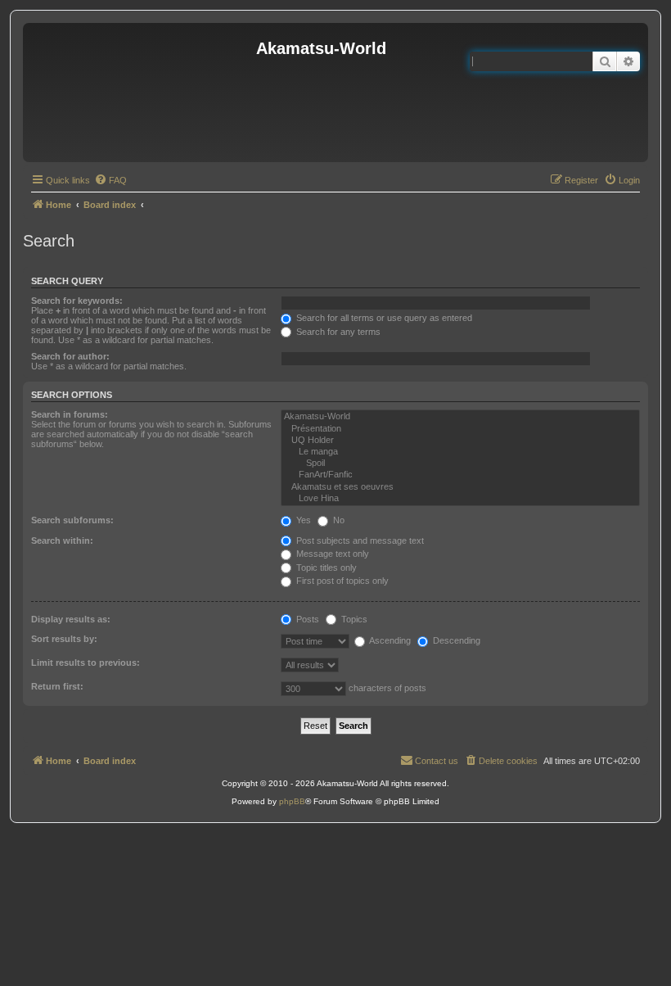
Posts (306, 619)
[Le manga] (460, 452)
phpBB (292, 801)
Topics (353, 619)
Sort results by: (64, 639)
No (338, 520)
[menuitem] (110, 180)
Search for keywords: (77, 300)
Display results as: (70, 619)
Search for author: (70, 356)
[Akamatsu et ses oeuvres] (460, 487)
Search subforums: (72, 520)
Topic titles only (325, 567)
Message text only (331, 554)
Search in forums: (69, 414)
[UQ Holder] (460, 440)
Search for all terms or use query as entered (383, 318)
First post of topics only (341, 581)
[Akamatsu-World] (460, 417)
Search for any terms (337, 332)
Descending (455, 640)
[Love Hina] (460, 498)
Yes (302, 520)
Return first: (57, 686)
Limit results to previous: (85, 662)
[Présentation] (460, 429)
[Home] (141, 92)
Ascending (389, 640)
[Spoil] (460, 463)
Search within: (62, 540)
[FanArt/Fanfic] (460, 475)
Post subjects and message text (359, 540)
